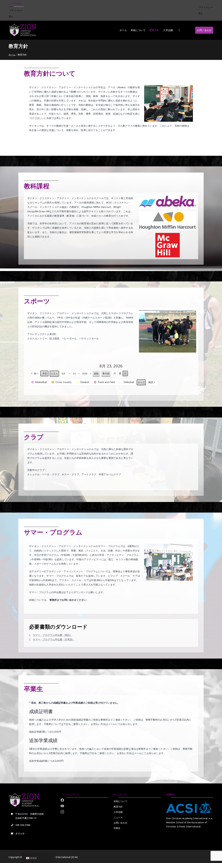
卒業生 (117, 828)
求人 (11, 16)
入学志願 (168, 30)
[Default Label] (62, 811)
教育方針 (154, 30)
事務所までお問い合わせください (68, 599)
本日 (44, 373)
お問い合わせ (204, 30)
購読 (150, 382)
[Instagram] (62, 806)
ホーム (123, 30)
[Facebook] (62, 800)
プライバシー (16, 10)
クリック (20, 833)
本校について (138, 30)
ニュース (118, 817)
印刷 (106, 374)
